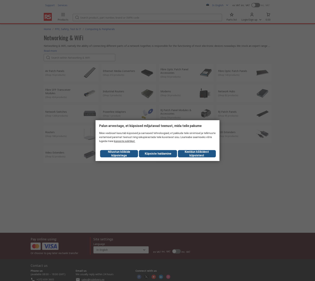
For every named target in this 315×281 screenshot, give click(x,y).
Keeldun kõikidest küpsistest (197, 153)
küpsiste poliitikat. (124, 141)
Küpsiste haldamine (158, 153)
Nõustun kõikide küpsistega (119, 153)
